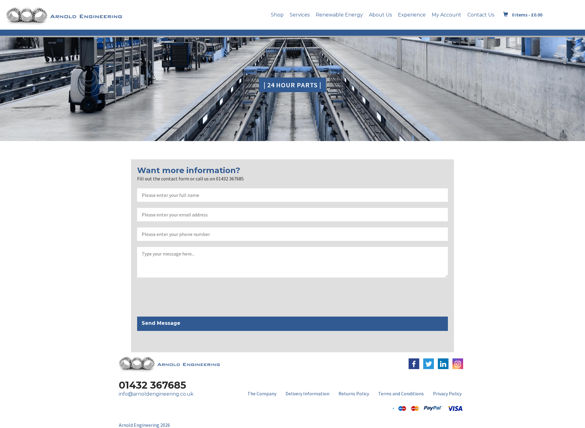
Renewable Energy (339, 15)
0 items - (527, 15)
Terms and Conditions (401, 393)
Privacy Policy (447, 393)
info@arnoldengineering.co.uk (156, 394)
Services (300, 15)
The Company (261, 393)
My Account (446, 15)
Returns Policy (354, 393)
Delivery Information (307, 393)
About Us (380, 15)
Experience (412, 15)
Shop (277, 15)
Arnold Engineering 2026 (144, 425)
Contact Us (480, 15)
